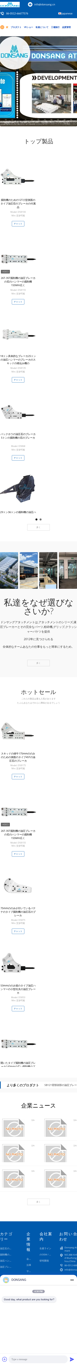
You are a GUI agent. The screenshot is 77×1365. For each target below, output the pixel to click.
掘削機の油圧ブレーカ (11, 1254)
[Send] (72, 1359)
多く (38, 527)
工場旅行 (55, 27)
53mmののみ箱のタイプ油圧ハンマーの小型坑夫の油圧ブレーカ (18, 989)
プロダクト (16, 27)
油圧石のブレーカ (9, 1248)
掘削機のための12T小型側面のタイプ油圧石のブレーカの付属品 (18, 203)
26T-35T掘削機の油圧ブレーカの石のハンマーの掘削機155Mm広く (18, 281)
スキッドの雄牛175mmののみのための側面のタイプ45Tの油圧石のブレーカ (18, 757)
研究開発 (44, 1260)
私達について (42, 27)
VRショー (28, 27)
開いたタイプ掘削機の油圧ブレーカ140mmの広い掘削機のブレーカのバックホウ (18, 1066)
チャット (18, 223)
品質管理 (66, 27)
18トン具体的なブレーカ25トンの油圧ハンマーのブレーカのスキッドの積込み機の (18, 359)
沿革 (29, 1265)
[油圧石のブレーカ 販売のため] (38, 81)
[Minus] (72, 1280)
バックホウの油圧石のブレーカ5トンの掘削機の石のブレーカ (18, 435)
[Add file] (4, 1359)
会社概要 (31, 1258)
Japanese (67, 13)
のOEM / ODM (47, 1254)
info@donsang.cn (44, 4)
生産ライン (45, 1248)
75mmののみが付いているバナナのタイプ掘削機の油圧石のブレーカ (18, 911)
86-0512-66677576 (17, 13)
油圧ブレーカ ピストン (12, 1266)
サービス (31, 1271)
